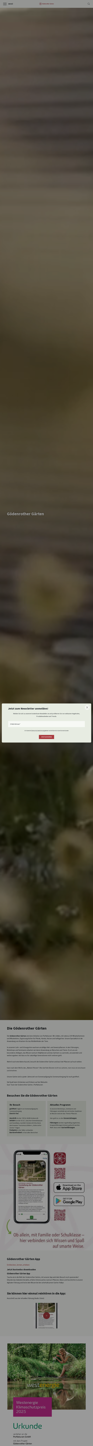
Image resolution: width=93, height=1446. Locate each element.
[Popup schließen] (87, 707)
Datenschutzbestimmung (37, 731)
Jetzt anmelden (46, 737)
